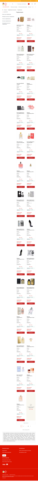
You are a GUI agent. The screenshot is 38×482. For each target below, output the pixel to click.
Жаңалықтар (4, 450)
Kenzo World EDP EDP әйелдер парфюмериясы (20, 84)
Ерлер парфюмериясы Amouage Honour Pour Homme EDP (30, 200)
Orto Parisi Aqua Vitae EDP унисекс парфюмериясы (20, 25)
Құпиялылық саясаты (12, 474)
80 (28, 426)
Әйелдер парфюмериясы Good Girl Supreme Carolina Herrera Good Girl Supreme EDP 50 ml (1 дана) (20, 259)
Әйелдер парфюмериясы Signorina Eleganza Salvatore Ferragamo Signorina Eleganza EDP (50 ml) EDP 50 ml (30, 25)
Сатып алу (20, 41)
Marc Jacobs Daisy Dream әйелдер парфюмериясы (20, 375)
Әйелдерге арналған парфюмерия (8, 16)
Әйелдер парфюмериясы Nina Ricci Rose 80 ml (30, 113)
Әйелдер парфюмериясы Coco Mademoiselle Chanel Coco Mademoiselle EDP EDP (20, 404)
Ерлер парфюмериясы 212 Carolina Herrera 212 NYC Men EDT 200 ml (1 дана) (20, 229)
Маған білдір (31, 409)
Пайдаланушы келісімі (5, 474)
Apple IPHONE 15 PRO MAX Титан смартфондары (30, 475)
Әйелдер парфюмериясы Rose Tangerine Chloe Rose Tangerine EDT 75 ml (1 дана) (30, 346)
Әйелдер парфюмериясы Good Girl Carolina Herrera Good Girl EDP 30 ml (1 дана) (30, 229)
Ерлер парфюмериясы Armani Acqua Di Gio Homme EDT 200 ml (20, 55)
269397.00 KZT (28, 476)
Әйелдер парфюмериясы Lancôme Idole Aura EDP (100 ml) (21, 317)
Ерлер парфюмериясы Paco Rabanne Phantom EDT (30, 259)
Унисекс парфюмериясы (6, 18)
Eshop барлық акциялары (6, 452)
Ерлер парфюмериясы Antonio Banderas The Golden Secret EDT (30, 288)
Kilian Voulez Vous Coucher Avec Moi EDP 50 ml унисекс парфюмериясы (20, 142)
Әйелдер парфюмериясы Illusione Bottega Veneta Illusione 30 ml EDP (31, 375)
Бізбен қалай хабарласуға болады (25, 450)
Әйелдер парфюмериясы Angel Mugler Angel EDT (30, 317)
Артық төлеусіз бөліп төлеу (7, 461)
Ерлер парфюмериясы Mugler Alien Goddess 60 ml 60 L (21, 346)
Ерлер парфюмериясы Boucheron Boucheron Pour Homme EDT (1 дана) (20, 288)
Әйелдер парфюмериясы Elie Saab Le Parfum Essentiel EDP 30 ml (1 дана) (30, 171)
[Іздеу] (28, 4)
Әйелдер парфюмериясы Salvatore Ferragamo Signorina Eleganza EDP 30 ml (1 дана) (30, 84)
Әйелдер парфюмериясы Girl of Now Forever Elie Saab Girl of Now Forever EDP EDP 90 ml (20, 171)
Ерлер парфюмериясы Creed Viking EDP (30, 142)
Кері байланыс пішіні (22, 452)
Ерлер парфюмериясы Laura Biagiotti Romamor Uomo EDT (21, 113)
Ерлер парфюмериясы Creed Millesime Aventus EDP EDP (20, 200)
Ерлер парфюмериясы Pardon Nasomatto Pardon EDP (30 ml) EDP (30, 55)
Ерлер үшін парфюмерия (6, 14)
